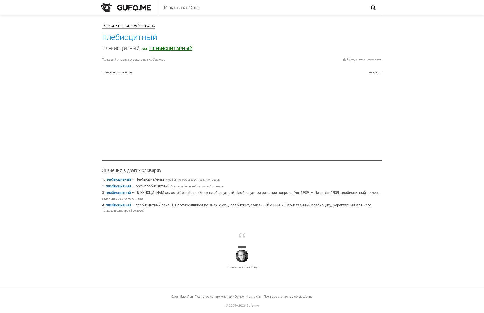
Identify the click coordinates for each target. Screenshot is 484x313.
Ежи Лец (186, 296)
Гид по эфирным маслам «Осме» (219, 296)
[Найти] (373, 7)
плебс (373, 72)
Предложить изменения (364, 59)
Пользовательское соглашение (288, 296)
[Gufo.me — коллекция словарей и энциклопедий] (126, 7)
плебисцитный (118, 179)
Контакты (254, 296)
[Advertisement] (242, 117)
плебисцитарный (119, 72)
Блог (174, 296)
